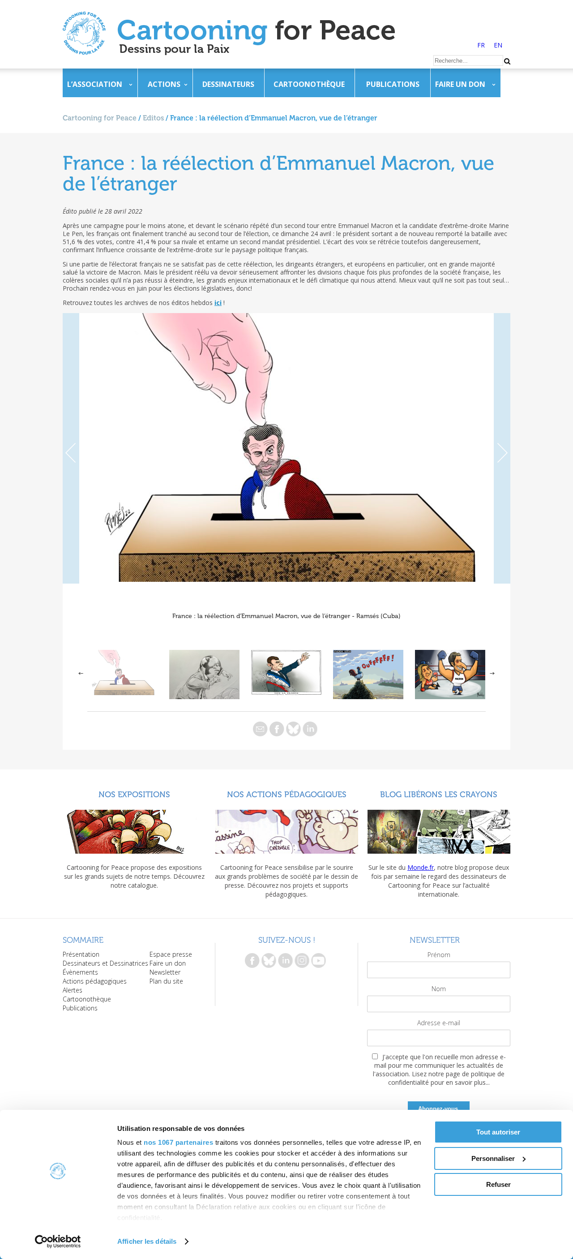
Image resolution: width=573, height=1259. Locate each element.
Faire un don (460, 84)
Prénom (439, 954)
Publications (392, 84)
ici (218, 302)
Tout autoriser (498, 1132)
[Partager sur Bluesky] (293, 729)
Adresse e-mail (438, 1022)
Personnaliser (493, 1158)
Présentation (81, 954)
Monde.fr (420, 867)
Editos (153, 118)
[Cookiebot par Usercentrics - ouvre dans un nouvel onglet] (58, 1241)
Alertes (72, 990)
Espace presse (171, 954)
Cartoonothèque (309, 84)
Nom (439, 988)
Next (502, 448)
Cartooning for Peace (100, 118)
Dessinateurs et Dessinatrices (105, 963)
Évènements (80, 972)
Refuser (498, 1184)
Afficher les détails (146, 1241)
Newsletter (165, 972)
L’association (94, 84)
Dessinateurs (228, 84)
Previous (71, 448)
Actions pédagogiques (95, 981)
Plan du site (166, 981)
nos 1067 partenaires (178, 1142)
